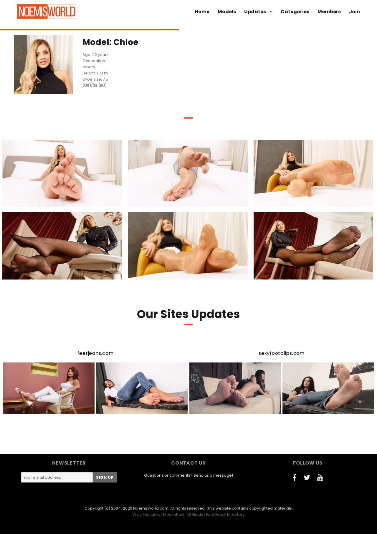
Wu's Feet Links (147, 514)
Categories (295, 11)
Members (329, 11)
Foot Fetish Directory (225, 514)
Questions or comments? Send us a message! (188, 475)
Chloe (29, 202)
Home (202, 11)
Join (354, 11)
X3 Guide (195, 514)
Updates (255, 11)
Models (227, 11)
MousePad (173, 514)
